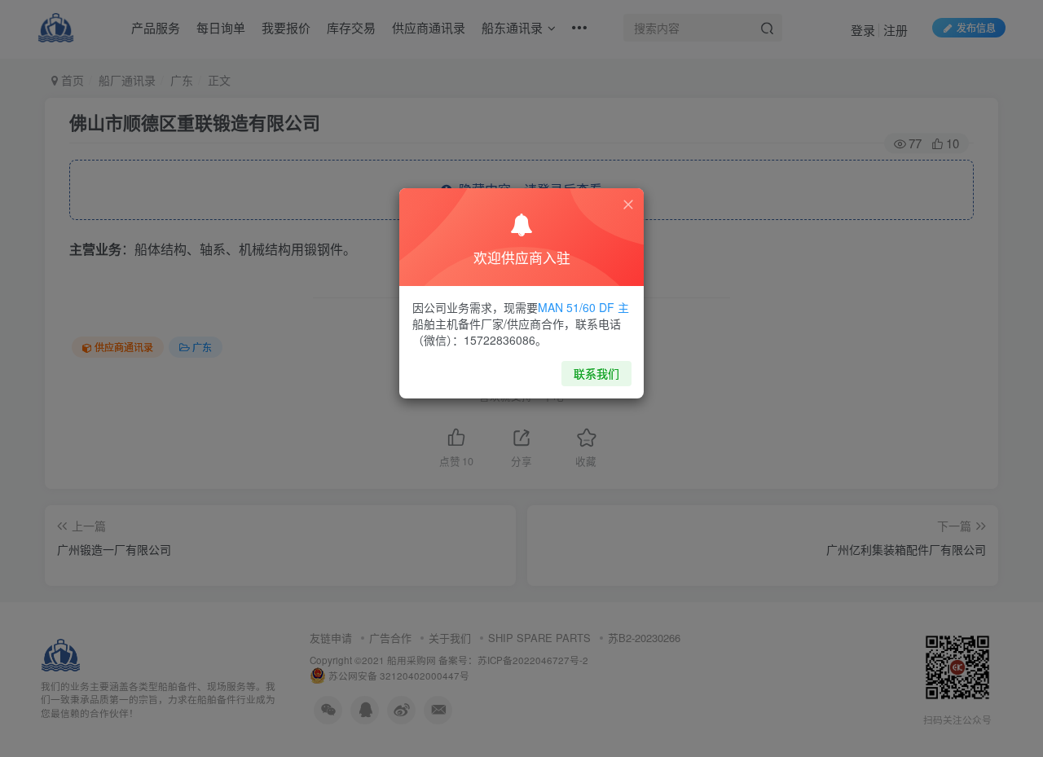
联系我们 (596, 373)
